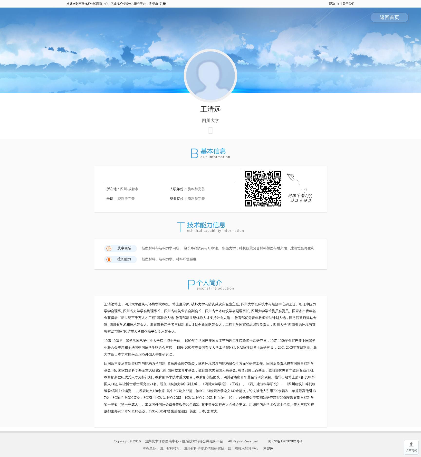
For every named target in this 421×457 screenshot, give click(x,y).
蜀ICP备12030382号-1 (285, 441)
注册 (163, 3)
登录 (155, 3)
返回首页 (389, 17)
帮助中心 (335, 3)
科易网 (268, 448)
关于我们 (348, 3)
